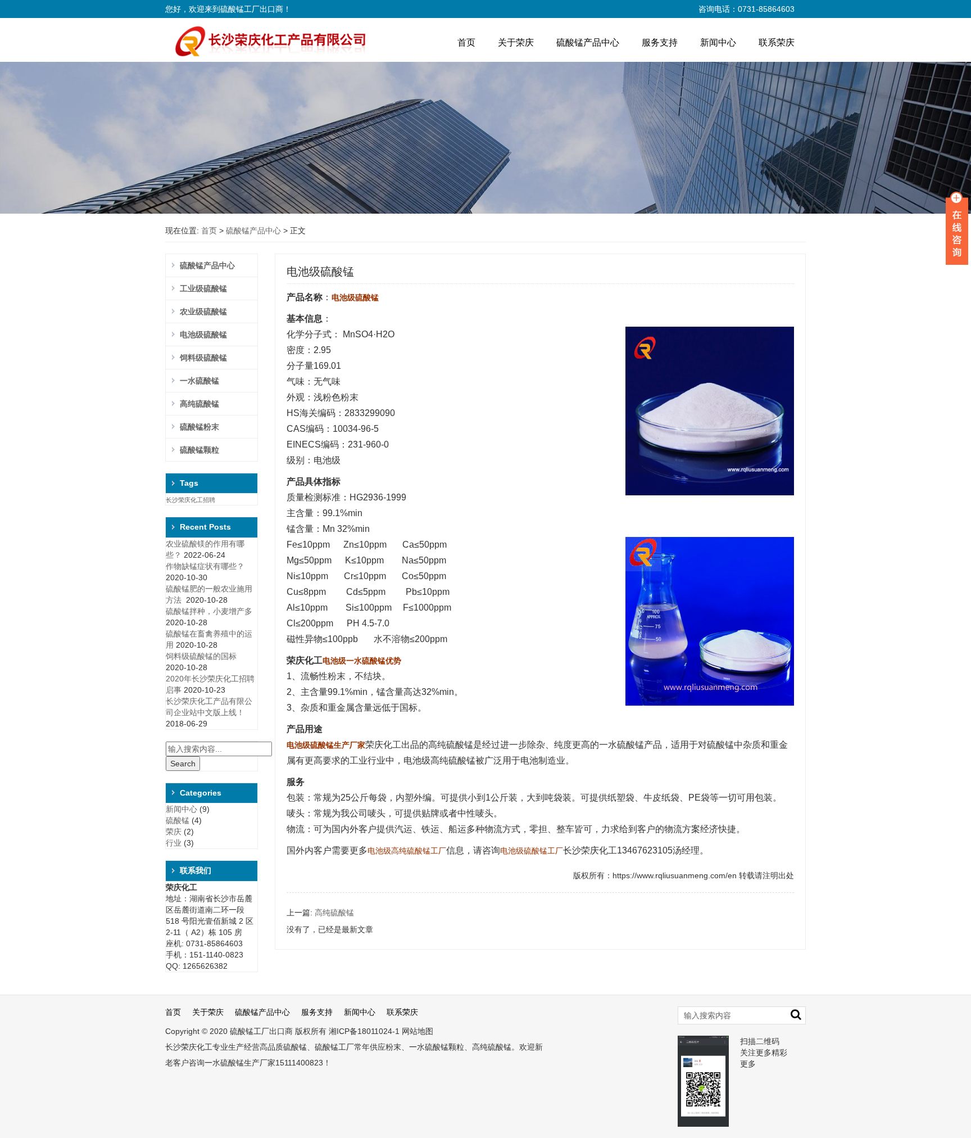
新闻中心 (718, 42)
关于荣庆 (516, 42)
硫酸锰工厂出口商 (261, 1031)
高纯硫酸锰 (199, 403)
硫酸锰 (177, 820)
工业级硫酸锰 (203, 288)
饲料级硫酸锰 (203, 357)
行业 (174, 842)
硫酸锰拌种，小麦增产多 (209, 611)
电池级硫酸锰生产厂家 (326, 744)
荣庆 (174, 831)
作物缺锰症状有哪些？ (205, 566)
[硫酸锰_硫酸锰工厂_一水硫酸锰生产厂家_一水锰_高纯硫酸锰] (266, 41)
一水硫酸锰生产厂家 (240, 1062)
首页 (466, 42)
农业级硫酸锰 (203, 311)
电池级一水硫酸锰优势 (362, 660)
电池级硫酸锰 (203, 334)
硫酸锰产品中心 (587, 42)
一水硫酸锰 (199, 380)
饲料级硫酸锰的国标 (201, 656)
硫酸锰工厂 (334, 1046)
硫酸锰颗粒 (199, 449)
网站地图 (417, 1031)
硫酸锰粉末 (199, 426)
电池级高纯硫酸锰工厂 (406, 850)
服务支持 (660, 42)
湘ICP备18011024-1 (364, 1031)
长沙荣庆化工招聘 (190, 499)
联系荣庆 (777, 42)
